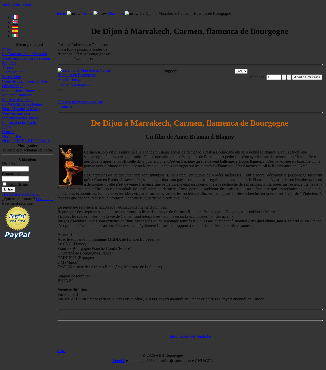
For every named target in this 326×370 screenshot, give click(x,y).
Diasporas (116, 13)
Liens (6, 127)
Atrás (61, 351)
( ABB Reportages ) (74, 85)
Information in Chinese (20, 118)
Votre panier (13, 72)
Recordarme (18, 184)
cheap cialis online (17, 4)
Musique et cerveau (17, 99)
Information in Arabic (19, 122)
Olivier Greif (12, 86)
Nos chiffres (12, 136)
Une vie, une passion (19, 113)
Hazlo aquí (44, 199)
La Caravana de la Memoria (24, 54)
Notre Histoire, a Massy (21, 109)
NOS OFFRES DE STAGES (26, 141)
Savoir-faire (11, 76)
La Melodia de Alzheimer (22, 104)
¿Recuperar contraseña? (21, 194)
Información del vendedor (190, 336)
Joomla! (118, 361)
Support (170, 71)
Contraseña (11, 174)
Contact (8, 132)
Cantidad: (258, 77)
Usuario (8, 164)
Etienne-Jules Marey (18, 90)
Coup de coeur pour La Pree (25, 81)
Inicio (6, 49)
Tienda (7, 67)
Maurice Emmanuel (18, 95)
